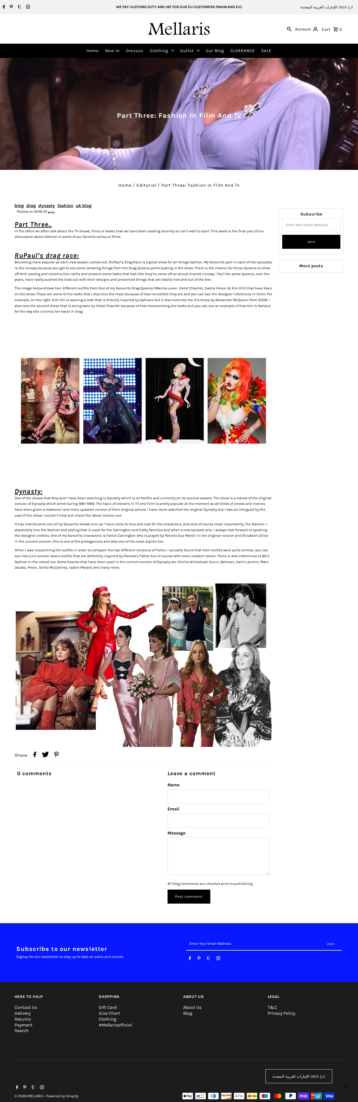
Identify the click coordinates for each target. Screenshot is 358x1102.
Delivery (22, 1013)
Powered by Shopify (62, 1096)
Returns (23, 1019)
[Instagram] (27, 7)
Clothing (159, 50)
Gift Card (108, 1007)
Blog (187, 1013)
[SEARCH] (289, 28)
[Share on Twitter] (45, 755)
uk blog (83, 205)
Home (92, 50)
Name (174, 784)
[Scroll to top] (346, 1087)
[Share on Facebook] (34, 755)
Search (22, 1030)
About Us (192, 1007)
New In (112, 50)
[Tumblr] (19, 7)
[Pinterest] (10, 7)
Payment (23, 1025)
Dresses (134, 50)
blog (19, 205)
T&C (272, 1007)
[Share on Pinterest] (56, 755)
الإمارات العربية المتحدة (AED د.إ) (327, 7)
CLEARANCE (242, 50)
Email (174, 809)
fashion (65, 205)
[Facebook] (3, 7)
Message (176, 833)
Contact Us (26, 1007)
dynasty (46, 205)
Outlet (187, 50)
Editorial (146, 185)
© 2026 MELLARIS (29, 1096)
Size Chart (109, 1013)
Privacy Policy (281, 1013)
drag (31, 205)
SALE (266, 50)
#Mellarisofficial (115, 1025)
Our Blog (215, 50)
